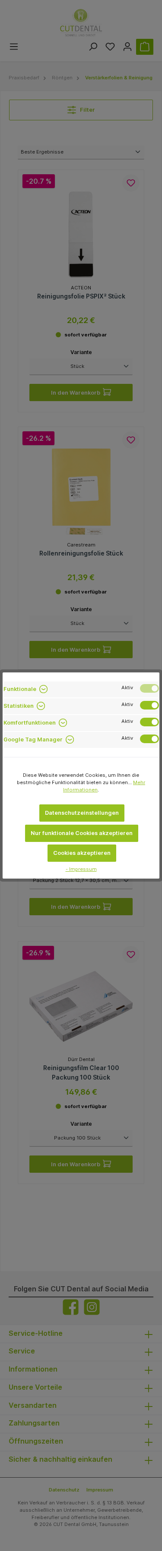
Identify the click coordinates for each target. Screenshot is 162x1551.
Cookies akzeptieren (82, 853)
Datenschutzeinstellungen (82, 813)
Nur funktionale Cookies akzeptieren (82, 833)
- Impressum (81, 869)
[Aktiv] (149, 688)
